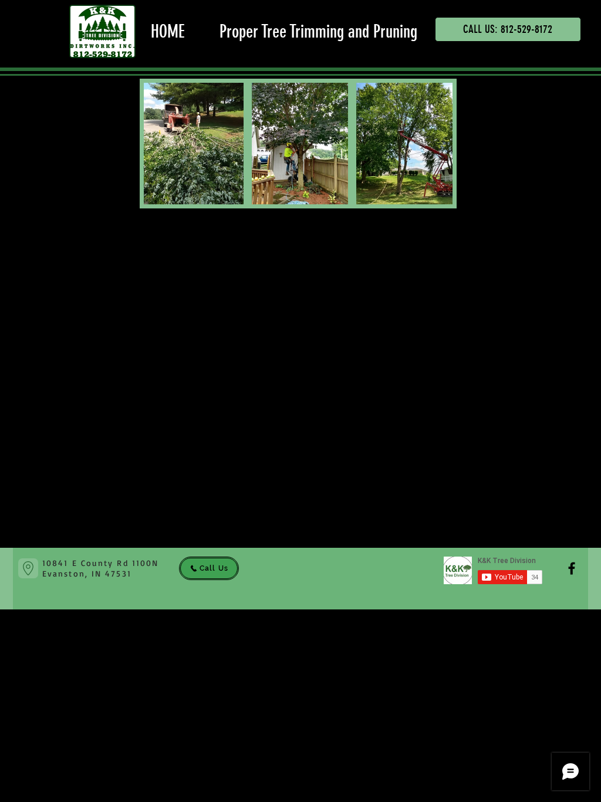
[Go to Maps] (28, 568)
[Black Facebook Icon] (571, 568)
